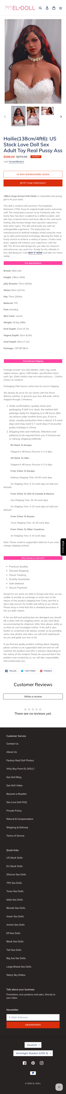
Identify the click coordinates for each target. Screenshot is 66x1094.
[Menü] (60, 7)
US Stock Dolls (14, 857)
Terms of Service (15, 835)
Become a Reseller (16, 793)
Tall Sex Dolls (13, 949)
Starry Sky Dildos (15, 974)
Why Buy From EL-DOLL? (20, 768)
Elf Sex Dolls (13, 933)
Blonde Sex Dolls (15, 907)
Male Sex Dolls (14, 899)
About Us (11, 751)
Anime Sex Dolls (15, 924)
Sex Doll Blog (13, 777)
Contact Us (12, 743)
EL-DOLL (37, 1083)
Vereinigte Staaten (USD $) (32, 1053)
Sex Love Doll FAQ (16, 802)
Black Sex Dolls (14, 941)
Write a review (33, 696)
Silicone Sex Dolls (16, 874)
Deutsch (32, 1044)
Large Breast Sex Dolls (18, 966)
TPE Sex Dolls (14, 882)
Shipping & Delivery (17, 827)
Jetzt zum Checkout (33, 183)
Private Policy (14, 810)
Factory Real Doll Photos (20, 760)
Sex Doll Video (14, 785)
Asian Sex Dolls (15, 916)
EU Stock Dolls (14, 866)
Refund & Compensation (19, 818)
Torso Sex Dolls (14, 891)
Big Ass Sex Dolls (16, 958)
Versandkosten (16, 161)
